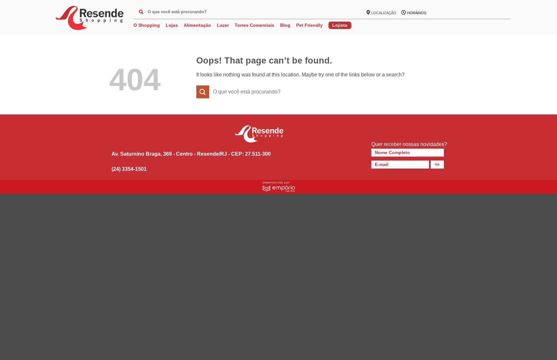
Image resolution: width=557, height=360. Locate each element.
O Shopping (146, 25)
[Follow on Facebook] (434, 13)
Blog (285, 25)
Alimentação (197, 25)
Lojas (172, 25)
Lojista (339, 25)
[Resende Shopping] (89, 18)
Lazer (223, 25)
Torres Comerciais (254, 25)
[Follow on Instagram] (445, 13)
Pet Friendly (309, 25)
